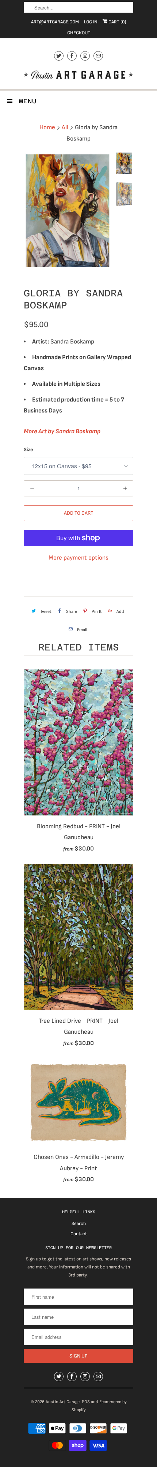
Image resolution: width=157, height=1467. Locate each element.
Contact (78, 1234)
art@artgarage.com (55, 22)
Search (79, 1223)
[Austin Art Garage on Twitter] (59, 55)
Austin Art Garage (63, 1402)
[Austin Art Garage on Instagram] (85, 55)
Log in (90, 22)
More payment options (78, 557)
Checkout (78, 33)
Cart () (116, 22)
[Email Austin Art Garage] (98, 55)
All (65, 127)
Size (28, 449)
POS (86, 1402)
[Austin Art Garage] (78, 76)
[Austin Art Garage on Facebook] (72, 55)
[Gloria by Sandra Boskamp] (67, 210)
